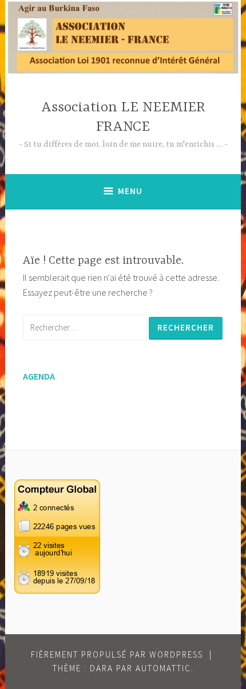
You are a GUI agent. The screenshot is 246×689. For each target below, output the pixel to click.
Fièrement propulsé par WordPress (117, 654)
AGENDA (39, 376)
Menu (130, 191)
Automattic (163, 668)
